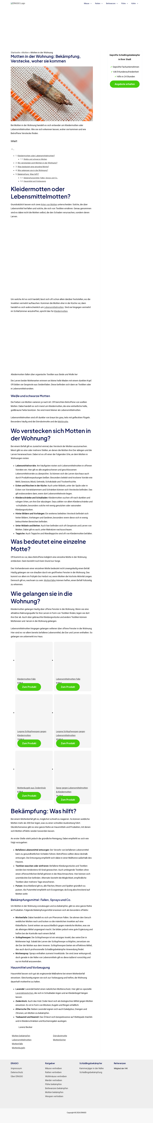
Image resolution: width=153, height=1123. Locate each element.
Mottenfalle (17, 1043)
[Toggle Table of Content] (12, 149)
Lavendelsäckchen (24, 993)
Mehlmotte (63, 421)
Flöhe (123, 3)
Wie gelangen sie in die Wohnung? (33, 170)
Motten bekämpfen (21, 1035)
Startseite (15, 52)
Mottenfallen (50, 580)
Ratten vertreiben (53, 1072)
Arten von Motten (49, 204)
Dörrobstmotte (60, 1035)
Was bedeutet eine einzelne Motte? (33, 166)
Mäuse (86, 3)
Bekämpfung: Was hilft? (28, 174)
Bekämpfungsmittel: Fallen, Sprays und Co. (41, 178)
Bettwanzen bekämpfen (56, 1088)
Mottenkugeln (18, 1048)
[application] (90, 3)
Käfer (133, 3)
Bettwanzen (110, 3)
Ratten (97, 3)
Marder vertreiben (53, 1080)
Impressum (16, 1068)
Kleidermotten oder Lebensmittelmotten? (36, 155)
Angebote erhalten (125, 84)
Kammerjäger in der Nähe (91, 1068)
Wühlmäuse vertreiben (56, 1076)
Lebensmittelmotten (54, 307)
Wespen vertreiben (54, 1096)
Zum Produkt (29, 687)
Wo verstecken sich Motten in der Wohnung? (37, 163)
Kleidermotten (61, 311)
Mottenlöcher (59, 1040)
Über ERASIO (17, 1076)
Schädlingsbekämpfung (90, 1072)
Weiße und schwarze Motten (35, 159)
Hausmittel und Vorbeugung (35, 181)
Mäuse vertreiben (53, 1068)
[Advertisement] (76, 24)
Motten (25, 52)
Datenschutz (17, 1072)
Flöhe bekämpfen (53, 1084)
